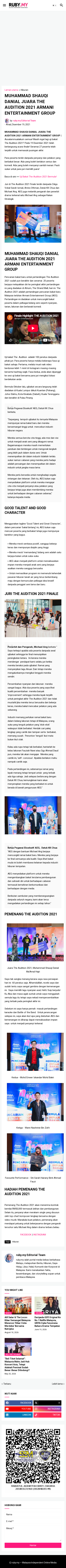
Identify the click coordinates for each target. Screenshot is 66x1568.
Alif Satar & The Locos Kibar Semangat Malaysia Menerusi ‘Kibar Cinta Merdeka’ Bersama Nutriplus (18, 1323)
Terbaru (7, 1384)
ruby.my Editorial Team (30, 1255)
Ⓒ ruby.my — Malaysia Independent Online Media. (33, 1562)
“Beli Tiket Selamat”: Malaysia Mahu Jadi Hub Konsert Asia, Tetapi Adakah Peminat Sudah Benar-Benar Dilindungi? (17, 1364)
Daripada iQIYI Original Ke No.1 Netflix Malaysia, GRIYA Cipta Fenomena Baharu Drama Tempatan (48, 1321)
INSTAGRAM (39, 1234)
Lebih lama (57, 1384)
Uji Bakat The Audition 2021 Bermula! (38, 176)
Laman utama (11, 90)
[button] (4, 5)
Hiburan (24, 90)
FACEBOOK (25, 1234)
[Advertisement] (33, 48)
